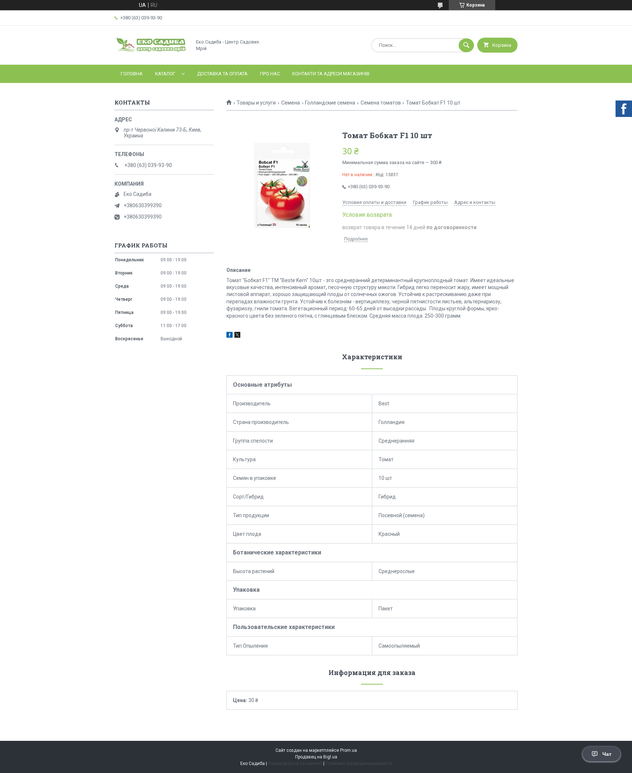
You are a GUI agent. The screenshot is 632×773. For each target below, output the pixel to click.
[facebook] (229, 336)
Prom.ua (348, 750)
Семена (290, 103)
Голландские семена (330, 103)
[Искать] (466, 45)
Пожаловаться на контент (295, 763)
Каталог (165, 73)
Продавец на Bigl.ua (316, 756)
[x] (237, 336)
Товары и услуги (256, 103)
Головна (132, 73)
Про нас (270, 73)
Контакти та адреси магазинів (330, 73)
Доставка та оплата (222, 73)
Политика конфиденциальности (359, 763)
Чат (607, 754)
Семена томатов (381, 103)
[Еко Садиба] (151, 55)
